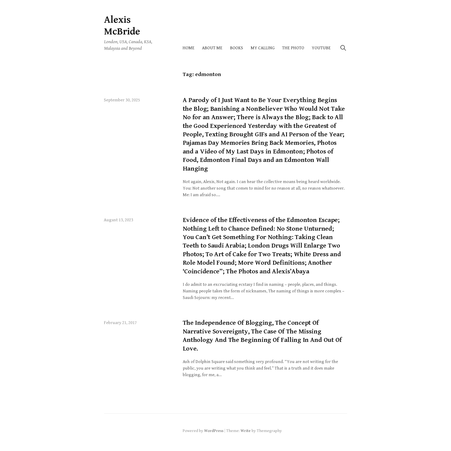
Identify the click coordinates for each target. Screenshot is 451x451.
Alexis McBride (122, 25)
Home (188, 48)
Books (236, 48)
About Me (212, 48)
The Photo (293, 48)
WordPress (213, 430)
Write (246, 430)
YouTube (321, 48)
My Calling (263, 48)
